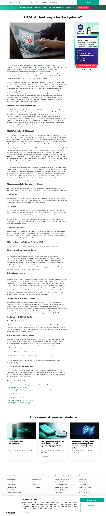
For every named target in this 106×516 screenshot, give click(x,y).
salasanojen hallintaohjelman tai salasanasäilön (30, 311)
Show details (25, 512)
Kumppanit (44, 2)
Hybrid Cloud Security (84, 492)
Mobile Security (34, 484)
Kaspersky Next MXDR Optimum (62, 489)
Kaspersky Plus (10, 481)
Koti (31, 2)
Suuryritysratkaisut (85, 476)
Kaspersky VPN (10, 489)
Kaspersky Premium (13, 267)
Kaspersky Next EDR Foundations (62, 481)
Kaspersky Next (82, 479)
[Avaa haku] (76, 3)
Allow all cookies (92, 500)
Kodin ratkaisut (12, 476)
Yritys (36, 2)
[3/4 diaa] (54, 463)
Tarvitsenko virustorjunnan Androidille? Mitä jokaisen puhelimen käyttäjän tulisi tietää (83, 445)
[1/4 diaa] (50, 463)
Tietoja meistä (53, 2)
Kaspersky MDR (82, 484)
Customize (91, 505)
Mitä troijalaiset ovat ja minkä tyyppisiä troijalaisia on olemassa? (31, 390)
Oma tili (89, 2)
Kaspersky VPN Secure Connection (22, 400)
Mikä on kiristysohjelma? (19, 387)
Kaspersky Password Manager (20, 403)
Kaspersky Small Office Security (62, 479)
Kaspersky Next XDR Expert (85, 487)
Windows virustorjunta (36, 487)
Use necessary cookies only (92, 510)
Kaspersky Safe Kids (11, 487)
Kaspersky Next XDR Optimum (62, 487)
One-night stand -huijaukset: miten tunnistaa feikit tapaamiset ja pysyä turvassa (52, 444)
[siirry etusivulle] (13, 2)
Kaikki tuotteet (58, 492)
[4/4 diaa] (56, 463)
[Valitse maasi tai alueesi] (73, 3)
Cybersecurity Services (84, 481)
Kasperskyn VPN (21, 290)
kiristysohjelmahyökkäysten (43, 71)
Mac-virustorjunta (35, 481)
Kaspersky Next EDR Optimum (62, 484)
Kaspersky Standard (11, 479)
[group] (21, 441)
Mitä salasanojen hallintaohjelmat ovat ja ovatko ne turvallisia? (30, 385)
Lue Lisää (12, 457)
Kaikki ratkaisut (10, 495)
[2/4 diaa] (52, 463)
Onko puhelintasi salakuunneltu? (16, 443)
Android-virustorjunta (36, 479)
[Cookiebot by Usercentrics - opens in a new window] (10, 513)
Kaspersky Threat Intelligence (85, 489)
